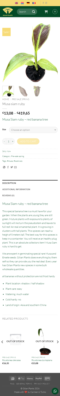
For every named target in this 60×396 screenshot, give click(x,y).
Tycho (43, 392)
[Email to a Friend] (15, 167)
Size (4, 129)
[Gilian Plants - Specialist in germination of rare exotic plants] (8, 11)
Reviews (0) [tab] (8, 195)
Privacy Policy (42, 384)
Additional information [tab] (16, 189)
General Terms (24, 384)
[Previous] (7, 53)
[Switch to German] (28, 3)
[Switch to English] (16, 3)
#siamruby (18, 161)
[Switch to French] (34, 3)
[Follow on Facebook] (43, 3)
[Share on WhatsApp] (4, 167)
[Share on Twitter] (11, 167)
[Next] (53, 53)
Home (5, 99)
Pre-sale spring (20, 99)
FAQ (12, 384)
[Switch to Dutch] (22, 3)
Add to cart (28, 141)
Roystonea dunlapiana (42, 360)
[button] (46, 11)
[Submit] (33, 12)
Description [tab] (9, 183)
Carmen (34, 392)
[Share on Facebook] (8, 167)
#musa (10, 161)
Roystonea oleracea (11, 360)
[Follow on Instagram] (46, 3)
